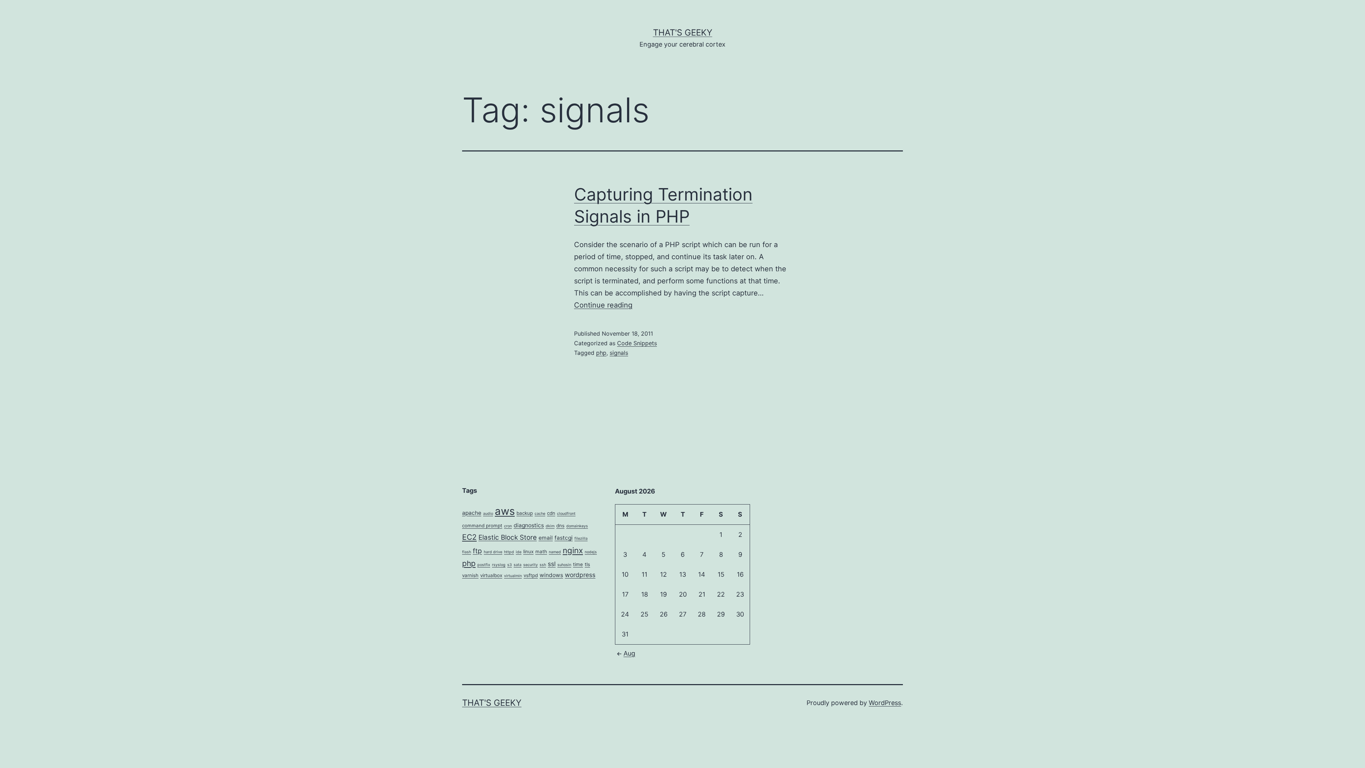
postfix (483, 564)
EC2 (469, 537)
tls (587, 564)
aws (505, 511)
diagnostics (529, 525)
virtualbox (491, 575)
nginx (573, 550)
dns (560, 525)
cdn (551, 513)
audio (488, 513)
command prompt (482, 525)
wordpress (580, 574)
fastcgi (564, 537)
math (541, 551)
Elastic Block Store (507, 537)
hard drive (493, 552)
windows (551, 575)
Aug (629, 653)
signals (619, 352)
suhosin (564, 564)
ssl (552, 563)
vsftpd (531, 575)
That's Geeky (682, 32)
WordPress (885, 702)
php (601, 352)
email (546, 537)
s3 (509, 564)
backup (524, 513)
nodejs (591, 552)
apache (471, 513)
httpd (509, 552)
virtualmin (513, 576)
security (530, 564)
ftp (477, 551)
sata (517, 564)
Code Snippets (637, 343)
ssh (543, 564)
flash (466, 552)
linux (528, 551)
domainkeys (577, 526)
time (578, 564)
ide (518, 552)
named (555, 552)
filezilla (581, 538)
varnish (470, 575)
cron (508, 526)
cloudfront (566, 513)
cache (540, 513)
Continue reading (603, 305)
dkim (550, 526)
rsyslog (498, 564)
